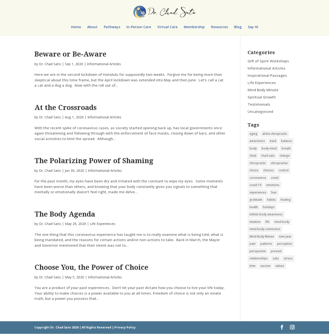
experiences (258, 192)
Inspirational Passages (267, 75)
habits (271, 200)
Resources (219, 27)
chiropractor (279, 163)
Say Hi (253, 27)
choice (254, 170)
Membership (194, 27)
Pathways (112, 27)
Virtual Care (167, 27)
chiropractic (258, 163)
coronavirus (258, 178)
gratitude (256, 200)
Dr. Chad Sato (50, 64)
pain (253, 244)
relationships (259, 258)
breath (286, 148)
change (285, 156)
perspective (258, 251)
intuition (255, 222)
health (254, 207)
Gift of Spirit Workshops (268, 60)
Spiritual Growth (262, 97)
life (267, 222)
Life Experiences (102, 223)
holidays (269, 207)
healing (286, 200)
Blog (238, 27)
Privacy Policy (125, 327)
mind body (281, 222)
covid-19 (255, 185)
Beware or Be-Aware (70, 53)
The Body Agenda (64, 213)
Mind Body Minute (263, 89)
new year (285, 236)
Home (76, 27)
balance (286, 141)
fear (274, 192)
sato (276, 258)
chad (253, 156)
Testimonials (259, 104)
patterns (266, 244)
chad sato (268, 156)
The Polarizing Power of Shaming (93, 160)
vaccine (265, 266)
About (92, 27)
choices (268, 170)
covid (274, 178)
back (273, 141)
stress (288, 258)
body (253, 148)
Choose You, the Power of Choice (91, 267)
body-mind (269, 148)
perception (284, 244)
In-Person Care (138, 27)
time (253, 266)
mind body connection (265, 229)
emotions (272, 185)
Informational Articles (104, 64)
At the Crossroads (65, 107)
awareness (257, 141)
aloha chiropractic (274, 134)
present (276, 251)
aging (253, 134)
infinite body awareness (266, 214)
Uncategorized (260, 111)
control (284, 170)
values (279, 266)
